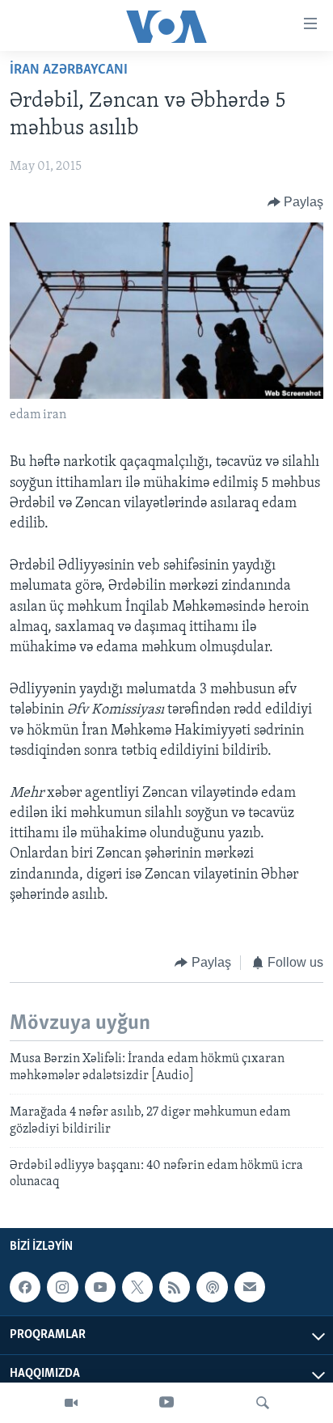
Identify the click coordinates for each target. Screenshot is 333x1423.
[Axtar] (262, 1403)
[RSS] (174, 1287)
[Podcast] (211, 1287)
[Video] (71, 1403)
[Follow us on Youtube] (100, 1287)
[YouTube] (166, 1403)
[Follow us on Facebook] (25, 1287)
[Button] (296, 202)
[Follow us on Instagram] (62, 1287)
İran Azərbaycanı (69, 70)
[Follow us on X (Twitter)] (137, 1287)
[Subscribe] (249, 1287)
